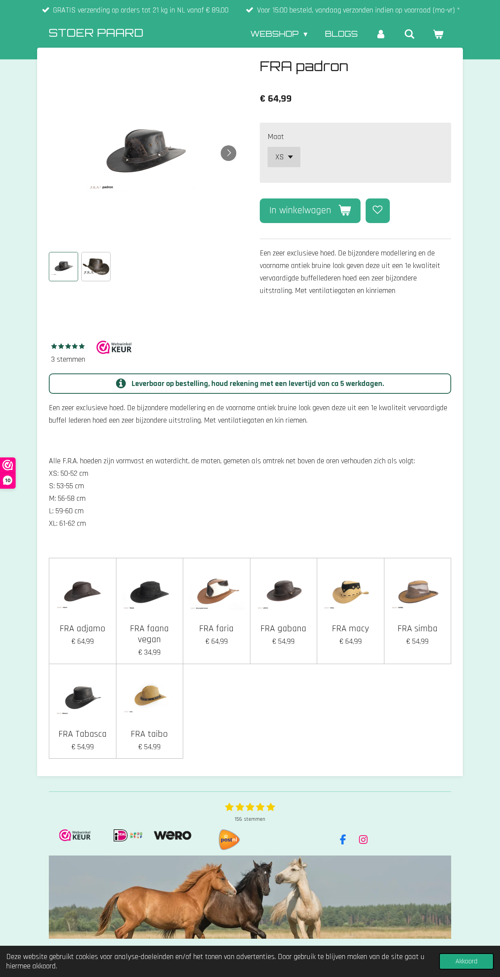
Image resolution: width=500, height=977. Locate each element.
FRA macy (350, 628)
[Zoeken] (409, 34)
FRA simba (418, 628)
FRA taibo (149, 734)
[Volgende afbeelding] (228, 153)
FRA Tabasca (83, 734)
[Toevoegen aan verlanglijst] (378, 210)
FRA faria (216, 628)
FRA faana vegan (149, 634)
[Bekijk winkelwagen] (438, 34)
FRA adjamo (82, 628)
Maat (276, 137)
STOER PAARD (96, 32)
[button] (63, 266)
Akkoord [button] (466, 961)
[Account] (381, 34)
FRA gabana (283, 628)
